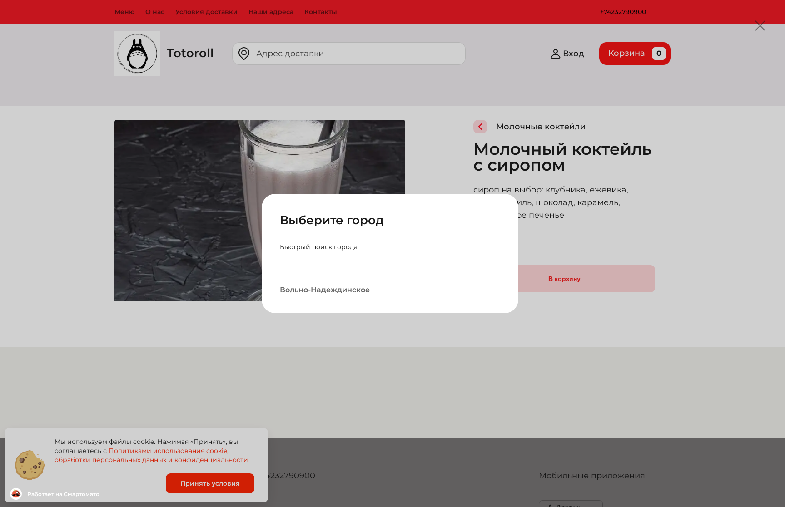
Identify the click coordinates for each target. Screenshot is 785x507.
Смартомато (81, 494)
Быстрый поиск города (319, 247)
